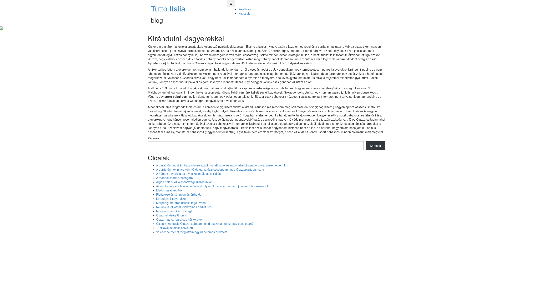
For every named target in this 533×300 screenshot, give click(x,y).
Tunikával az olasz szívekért (174, 228)
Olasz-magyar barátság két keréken (179, 219)
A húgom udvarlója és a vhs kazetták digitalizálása (189, 173)
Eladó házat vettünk (169, 190)
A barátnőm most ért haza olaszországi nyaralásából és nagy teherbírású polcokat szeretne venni (220, 165)
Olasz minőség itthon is (171, 215)
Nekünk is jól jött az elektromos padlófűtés (184, 207)
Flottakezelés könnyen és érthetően (179, 194)
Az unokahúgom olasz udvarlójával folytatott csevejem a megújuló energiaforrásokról (212, 186)
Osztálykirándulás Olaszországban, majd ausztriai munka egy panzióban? (204, 223)
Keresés (153, 138)
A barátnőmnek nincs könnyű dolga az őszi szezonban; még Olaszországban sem (210, 169)
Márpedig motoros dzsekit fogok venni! (181, 203)
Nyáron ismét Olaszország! (174, 211)
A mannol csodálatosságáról (174, 178)
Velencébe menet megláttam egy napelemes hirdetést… (193, 232)
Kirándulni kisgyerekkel (171, 198)
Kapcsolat (244, 13)
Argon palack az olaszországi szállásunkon (184, 182)
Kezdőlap (244, 9)
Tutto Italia (168, 8)
